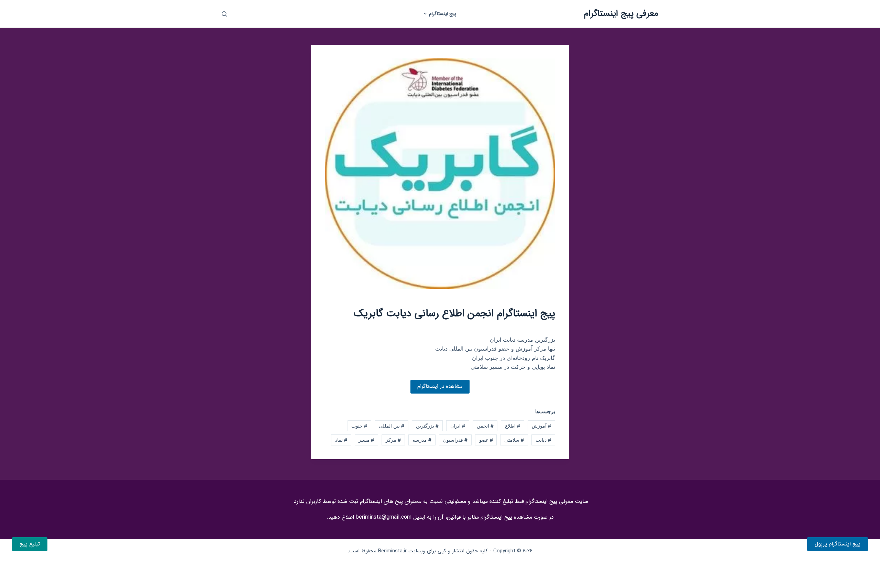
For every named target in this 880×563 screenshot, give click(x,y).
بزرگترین (427, 426)
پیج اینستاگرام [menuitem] (442, 14)
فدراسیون (455, 440)
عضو (486, 440)
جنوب (359, 426)
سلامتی (514, 440)
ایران (457, 426)
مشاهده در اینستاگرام (440, 386)
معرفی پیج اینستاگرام (621, 13)
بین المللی (391, 426)
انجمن (485, 426)
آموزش (541, 426)
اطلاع (512, 426)
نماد (341, 440)
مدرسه (421, 440)
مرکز (393, 440)
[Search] (224, 13)
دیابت (543, 440)
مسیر (366, 440)
